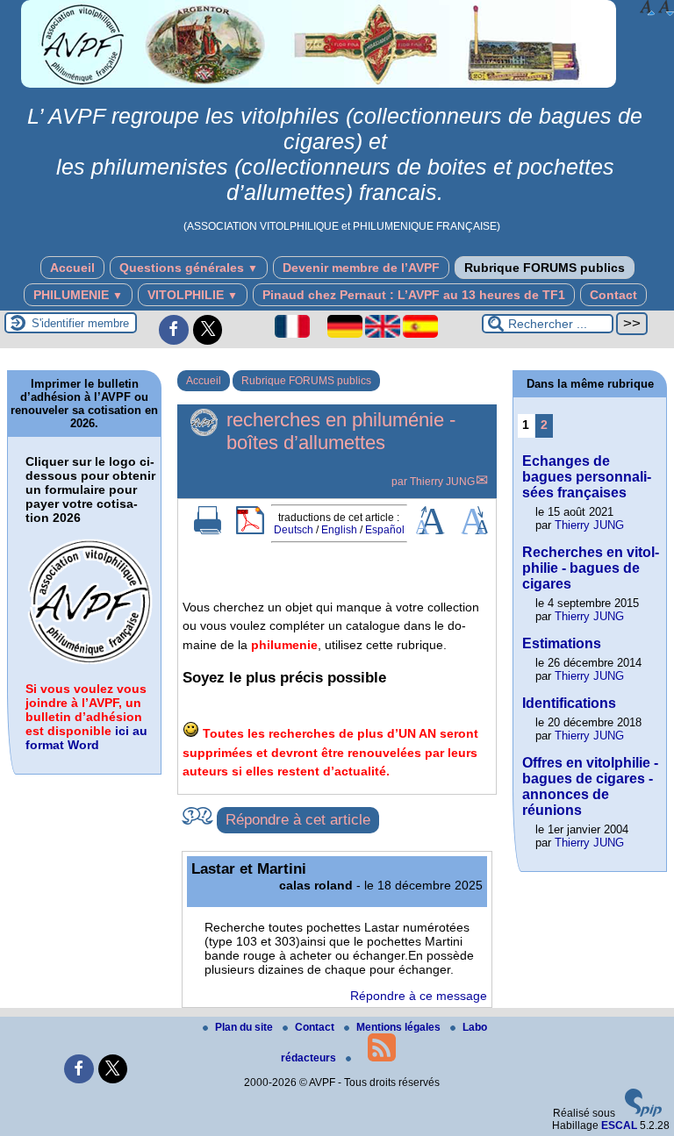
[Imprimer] (208, 531)
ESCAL (619, 1125)
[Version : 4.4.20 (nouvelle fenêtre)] (643, 1113)
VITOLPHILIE (192, 295)
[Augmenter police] (648, 8)
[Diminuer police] (666, 8)
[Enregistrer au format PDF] (250, 531)
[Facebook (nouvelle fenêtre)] (174, 330)
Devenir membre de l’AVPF (361, 268)
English (339, 530)
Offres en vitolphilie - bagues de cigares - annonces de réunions (590, 786)
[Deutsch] (346, 334)
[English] (384, 334)
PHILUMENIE (78, 295)
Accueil (72, 268)
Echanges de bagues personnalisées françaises (586, 477)
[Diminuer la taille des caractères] (474, 531)
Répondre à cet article (298, 819)
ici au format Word (86, 738)
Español (385, 530)
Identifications (569, 703)
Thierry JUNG (442, 481)
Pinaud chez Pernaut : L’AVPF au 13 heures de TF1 (413, 295)
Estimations (561, 643)
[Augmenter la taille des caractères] (430, 531)
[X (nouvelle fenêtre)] (207, 330)
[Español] (420, 334)
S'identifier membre (80, 323)
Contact (613, 295)
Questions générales (188, 268)
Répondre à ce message (418, 996)
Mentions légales (399, 1027)
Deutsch (293, 530)
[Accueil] (318, 84)
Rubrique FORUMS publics (544, 268)
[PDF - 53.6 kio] (91, 662)
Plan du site (245, 1027)
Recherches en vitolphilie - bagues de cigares (590, 568)
